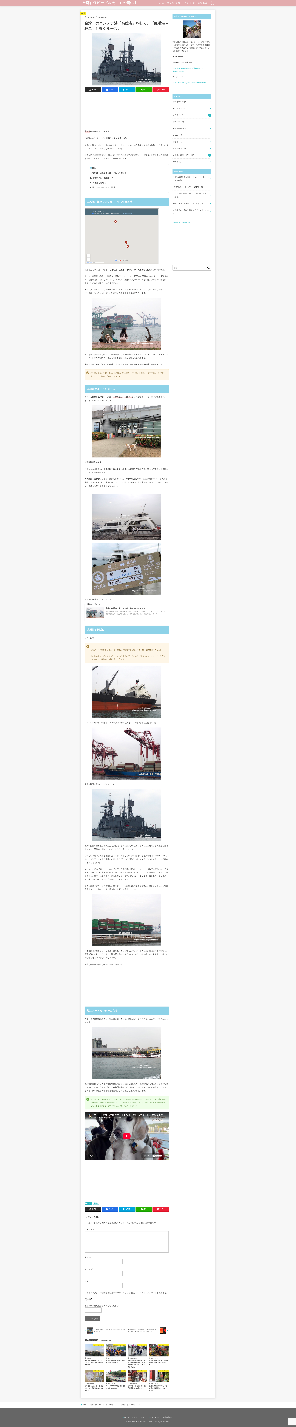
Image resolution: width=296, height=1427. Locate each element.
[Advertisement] (127, 110)
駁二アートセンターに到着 (102, 187)
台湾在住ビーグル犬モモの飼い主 (109, 3)
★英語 (177, 162)
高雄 (96, 1203)
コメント (90, 1229)
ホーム (161, 3)
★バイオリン (179, 102)
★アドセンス (179, 148)
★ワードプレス (180, 108)
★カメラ (178, 122)
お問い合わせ (203, 3)
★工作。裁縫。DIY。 (183, 155)
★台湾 (83, 13)
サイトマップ (189, 3)
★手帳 (177, 142)
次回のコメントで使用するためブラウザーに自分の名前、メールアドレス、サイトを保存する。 (127, 1293)
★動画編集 (179, 128)
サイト (87, 1281)
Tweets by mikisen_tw (181, 222)
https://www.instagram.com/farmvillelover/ (189, 82)
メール (89, 1269)
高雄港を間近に (98, 182)
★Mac (177, 135)
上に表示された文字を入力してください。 (103, 1306)
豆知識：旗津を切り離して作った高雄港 (108, 173)
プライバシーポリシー (174, 3)
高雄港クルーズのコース (101, 178)
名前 (88, 1257)
